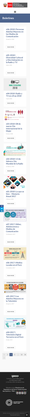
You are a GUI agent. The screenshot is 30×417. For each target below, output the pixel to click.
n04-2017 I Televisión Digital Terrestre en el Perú (14, 334)
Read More (10, 47)
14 (25, 354)
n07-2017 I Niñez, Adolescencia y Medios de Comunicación (13, 227)
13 (21, 354)
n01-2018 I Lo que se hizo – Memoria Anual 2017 (15, 193)
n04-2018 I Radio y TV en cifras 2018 (14, 94)
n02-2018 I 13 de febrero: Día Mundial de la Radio (14, 161)
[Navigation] (15, 11)
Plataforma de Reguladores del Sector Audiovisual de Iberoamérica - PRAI (15, 389)
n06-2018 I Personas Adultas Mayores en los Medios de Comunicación (15, 33)
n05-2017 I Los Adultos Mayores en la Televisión (15, 298)
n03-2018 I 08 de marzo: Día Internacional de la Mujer (14, 127)
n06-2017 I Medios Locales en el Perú (14, 263)
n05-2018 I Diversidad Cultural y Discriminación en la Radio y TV (14, 58)
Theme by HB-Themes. (15, 414)
